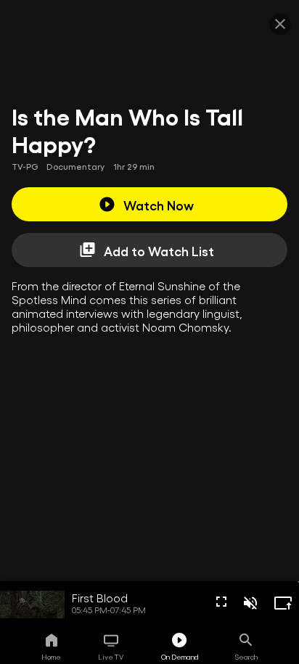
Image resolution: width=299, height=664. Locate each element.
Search (246, 656)
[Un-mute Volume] (250, 603)
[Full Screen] (221, 601)
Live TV (110, 656)
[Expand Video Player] (283, 603)
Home (51, 656)
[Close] (280, 24)
